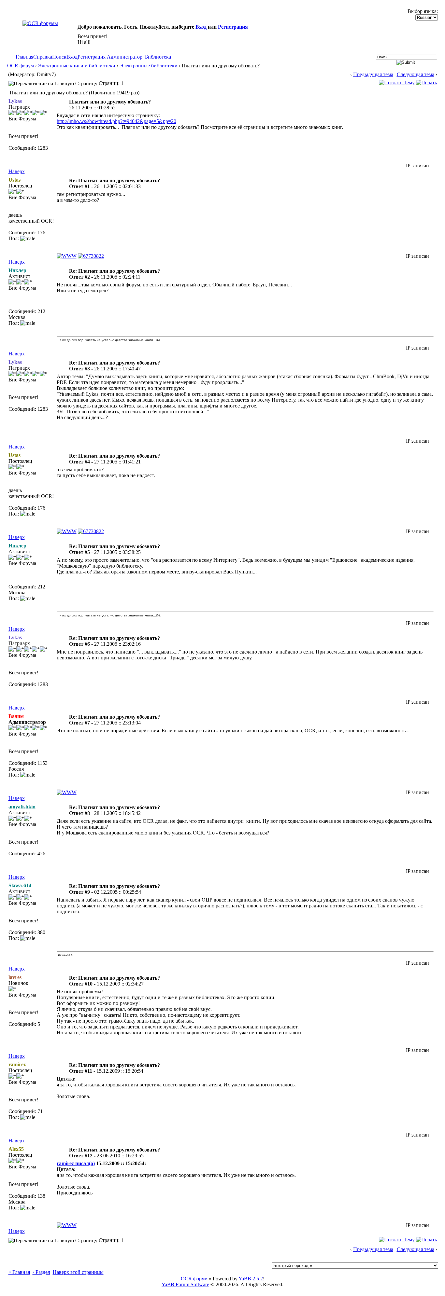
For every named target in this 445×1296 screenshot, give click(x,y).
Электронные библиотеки (149, 65)
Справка (42, 57)
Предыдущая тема (373, 74)
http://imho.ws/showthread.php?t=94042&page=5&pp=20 (116, 121)
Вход (201, 27)
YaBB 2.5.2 (250, 1278)
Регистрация (233, 27)
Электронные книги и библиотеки (76, 65)
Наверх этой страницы (78, 1272)
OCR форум (20, 65)
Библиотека (158, 57)
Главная (24, 57)
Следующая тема (415, 74)
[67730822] (91, 256)
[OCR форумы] (40, 23)
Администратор (125, 57)
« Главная (19, 1272)
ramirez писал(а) (76, 1163)
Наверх (16, 171)
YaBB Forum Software (185, 1284)
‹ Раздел (41, 1272)
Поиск (59, 57)
